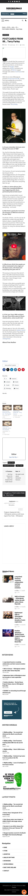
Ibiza (12, 68)
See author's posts (10, 365)
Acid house (18, 72)
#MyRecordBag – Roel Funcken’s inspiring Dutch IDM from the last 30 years (12, 742)
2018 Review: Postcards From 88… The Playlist (6, 412)
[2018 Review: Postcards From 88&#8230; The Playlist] (7, 407)
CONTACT (6, 871)
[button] (4, 59)
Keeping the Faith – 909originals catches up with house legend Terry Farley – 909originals (14, 514)
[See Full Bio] (18, 457)
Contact (14, 892)
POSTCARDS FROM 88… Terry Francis (17, 412)
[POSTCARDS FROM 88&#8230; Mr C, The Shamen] (7, 423)
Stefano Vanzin (20, 330)
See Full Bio (13, 457)
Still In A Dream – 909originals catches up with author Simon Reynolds (19, 600)
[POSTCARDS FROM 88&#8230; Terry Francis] (17, 407)
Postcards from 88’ (13, 79)
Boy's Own (11, 462)
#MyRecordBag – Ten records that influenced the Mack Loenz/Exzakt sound (12, 734)
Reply (21, 509)
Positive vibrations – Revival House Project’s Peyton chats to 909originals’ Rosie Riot (20, 636)
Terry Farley (13, 104)
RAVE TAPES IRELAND (9, 867)
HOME (5, 847)
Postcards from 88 (9, 465)
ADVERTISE (6, 854)
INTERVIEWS (7, 861)
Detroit (14, 70)
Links (22, 890)
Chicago (11, 66)
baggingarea (12, 501)
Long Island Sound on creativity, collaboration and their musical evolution (19, 582)
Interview (5, 34)
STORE (5, 850)
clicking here (6, 338)
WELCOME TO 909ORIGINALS (11, 890)
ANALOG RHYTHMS (9, 857)
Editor (5, 45)
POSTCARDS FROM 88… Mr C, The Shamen (6, 428)
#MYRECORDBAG (8, 864)
